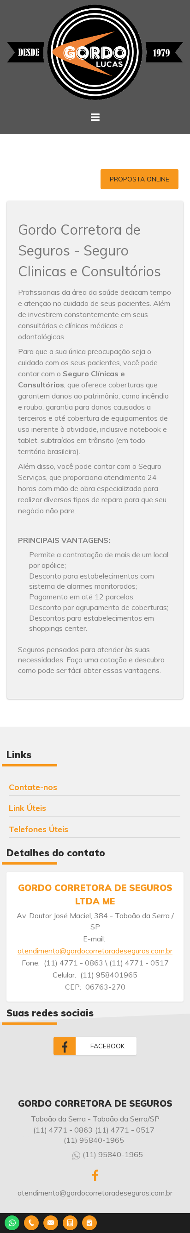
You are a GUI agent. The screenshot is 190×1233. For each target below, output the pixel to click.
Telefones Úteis (38, 829)
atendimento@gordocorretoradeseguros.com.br (95, 950)
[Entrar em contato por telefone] (31, 1222)
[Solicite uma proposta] (70, 1221)
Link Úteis (27, 808)
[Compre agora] (89, 1221)
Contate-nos (33, 787)
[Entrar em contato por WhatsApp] (12, 1221)
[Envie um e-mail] (50, 1221)
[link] (95, 1046)
